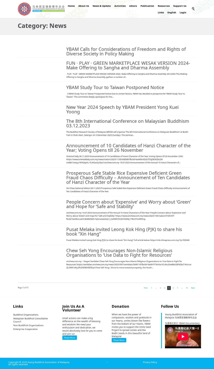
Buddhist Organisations (25, 314)
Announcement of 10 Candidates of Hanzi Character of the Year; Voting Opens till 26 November (128, 147)
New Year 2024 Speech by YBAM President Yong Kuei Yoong (122, 109)
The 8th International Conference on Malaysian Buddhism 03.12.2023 (127, 123)
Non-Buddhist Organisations (28, 325)
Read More (69, 337)
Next (193, 288)
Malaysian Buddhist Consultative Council (30, 320)
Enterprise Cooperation (25, 329)
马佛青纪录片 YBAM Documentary (182, 323)
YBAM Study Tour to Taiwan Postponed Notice (115, 87)
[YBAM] (41, 9)
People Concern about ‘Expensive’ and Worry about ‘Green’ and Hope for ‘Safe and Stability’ (128, 204)
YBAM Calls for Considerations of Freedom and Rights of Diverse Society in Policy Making (126, 51)
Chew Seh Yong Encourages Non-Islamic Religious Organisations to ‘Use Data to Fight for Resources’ (119, 252)
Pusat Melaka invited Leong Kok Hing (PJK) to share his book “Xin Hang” (124, 231)
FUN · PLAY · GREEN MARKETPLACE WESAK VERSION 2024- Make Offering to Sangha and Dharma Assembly (128, 65)
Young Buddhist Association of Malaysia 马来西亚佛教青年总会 (181, 316)
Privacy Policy (150, 362)
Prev (146, 288)
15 (187, 288)
